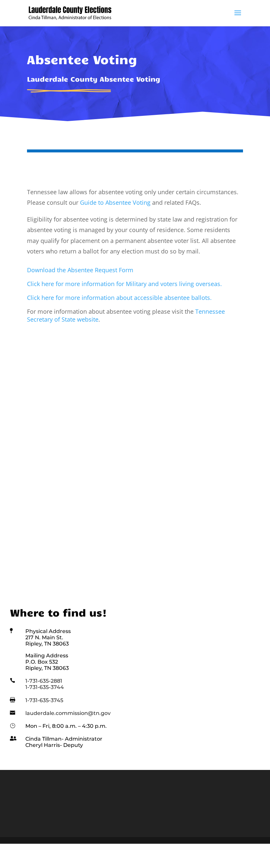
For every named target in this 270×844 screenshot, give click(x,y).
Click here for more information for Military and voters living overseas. (124, 284)
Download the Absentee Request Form (80, 270)
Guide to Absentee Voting (115, 202)
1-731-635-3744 (44, 687)
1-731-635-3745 (44, 700)
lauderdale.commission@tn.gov (68, 713)
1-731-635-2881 (43, 681)
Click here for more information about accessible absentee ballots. (119, 298)
